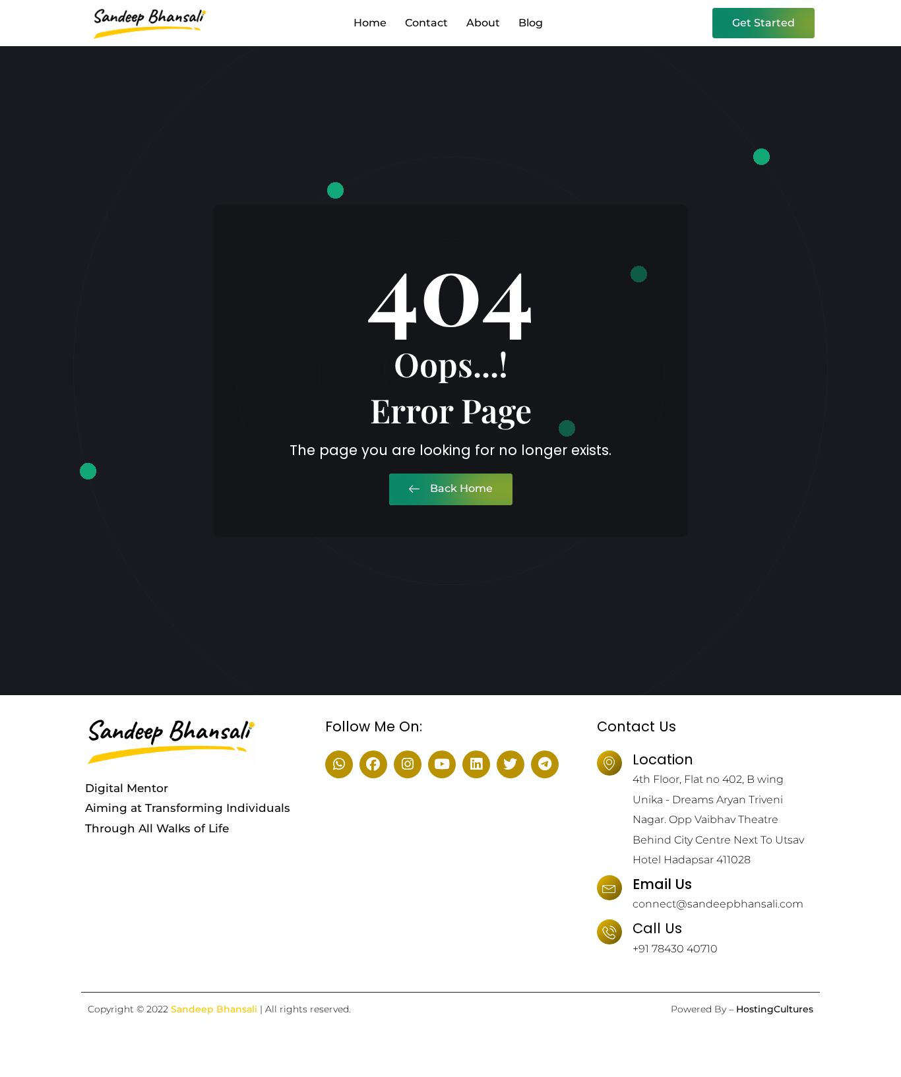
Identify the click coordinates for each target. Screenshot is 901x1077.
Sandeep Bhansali (214, 1009)
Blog (530, 22)
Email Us (662, 884)
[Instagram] (407, 764)
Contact (426, 22)
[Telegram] (545, 764)
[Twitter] (510, 764)
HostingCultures (774, 1009)
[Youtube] (442, 764)
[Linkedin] (476, 764)
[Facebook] (373, 764)
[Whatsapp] (339, 764)
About (483, 22)
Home (370, 22)
